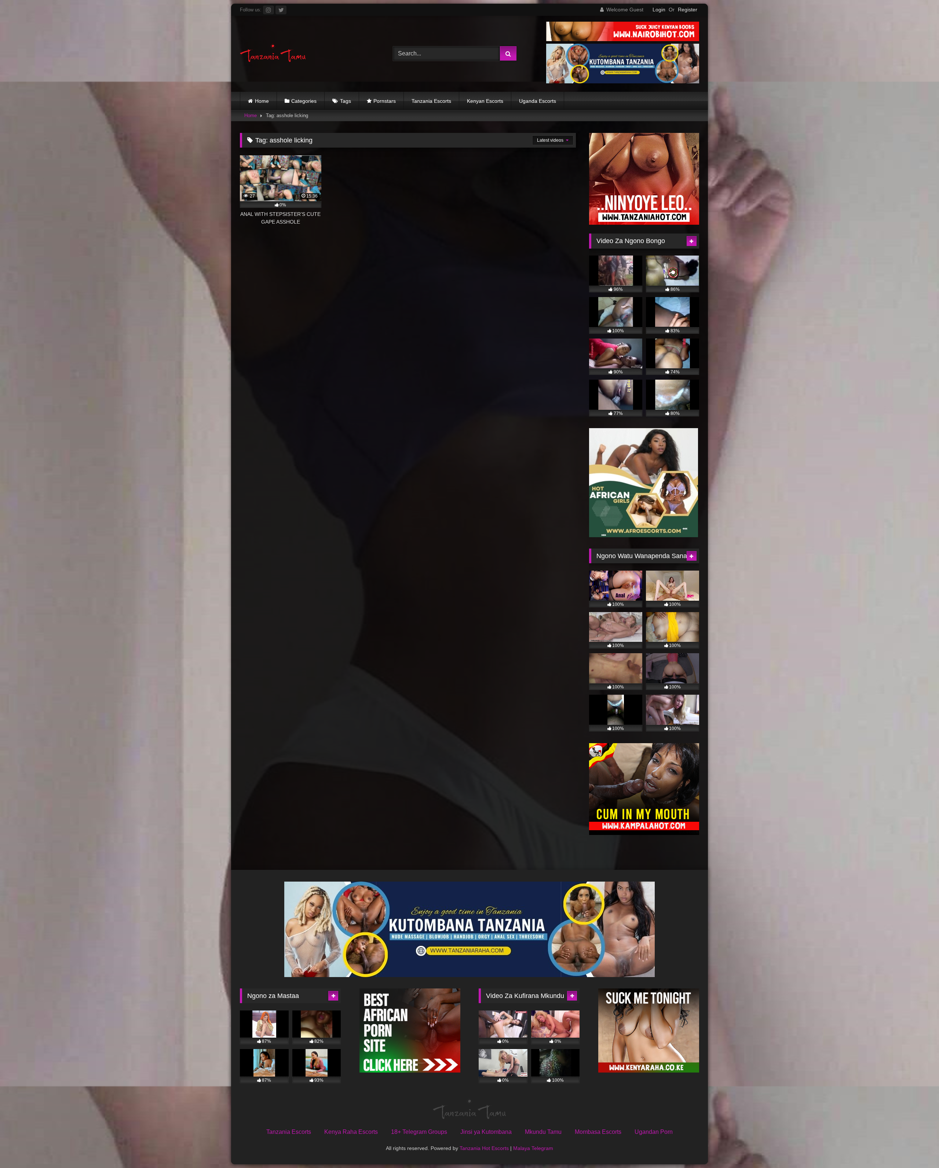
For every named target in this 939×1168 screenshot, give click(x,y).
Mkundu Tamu (543, 1132)
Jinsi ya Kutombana (486, 1132)
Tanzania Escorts (431, 101)
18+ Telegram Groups (419, 1132)
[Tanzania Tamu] (273, 54)
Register (687, 9)
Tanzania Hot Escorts (484, 1148)
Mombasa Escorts (598, 1132)
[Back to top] (916, 1146)
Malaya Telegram (533, 1148)
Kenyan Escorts (485, 101)
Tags (345, 101)
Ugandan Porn (654, 1132)
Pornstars (384, 101)
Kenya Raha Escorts (351, 1132)
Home (262, 101)
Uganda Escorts (537, 101)
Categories (304, 101)
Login (659, 9)
